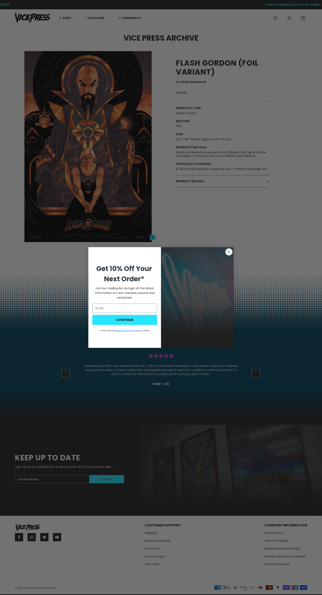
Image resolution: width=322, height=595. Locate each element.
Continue (125, 319)
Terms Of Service (135, 330)
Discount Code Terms (121, 330)
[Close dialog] (229, 252)
